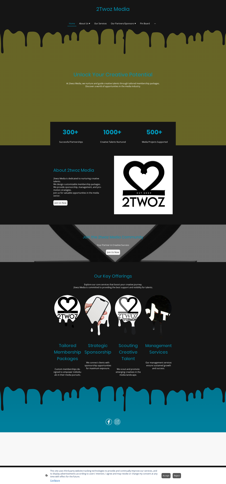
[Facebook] (109, 422)
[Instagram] (117, 422)
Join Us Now (60, 202)
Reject (177, 475)
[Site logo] (113, 15)
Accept (166, 475)
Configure (55, 480)
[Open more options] (155, 23)
